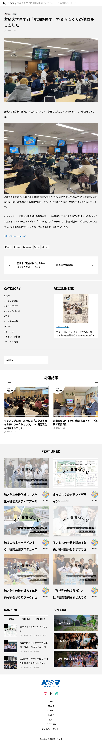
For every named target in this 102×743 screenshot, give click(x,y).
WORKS (7, 326)
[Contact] (56, 693)
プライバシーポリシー (51, 729)
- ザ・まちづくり (12, 311)
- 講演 (7, 316)
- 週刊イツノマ (11, 306)
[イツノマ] (51, 683)
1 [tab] (73, 320)
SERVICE (51, 711)
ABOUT (51, 706)
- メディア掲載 (11, 301)
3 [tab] (78, 320)
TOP (51, 701)
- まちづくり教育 (12, 336)
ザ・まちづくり (40, 635)
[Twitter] (51, 693)
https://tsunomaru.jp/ (15, 236)
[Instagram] (45, 693)
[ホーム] (4, 3)
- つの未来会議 (11, 321)
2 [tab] (76, 320)
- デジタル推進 (11, 341)
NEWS (7, 296)
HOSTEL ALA (51, 724)
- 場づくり (9, 331)
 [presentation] (9, 382)
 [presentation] (96, 382)
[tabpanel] (76, 316)
